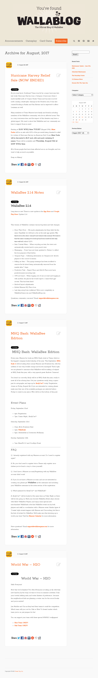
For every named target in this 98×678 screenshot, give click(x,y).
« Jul (73, 122)
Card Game (46, 41)
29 (79, 120)
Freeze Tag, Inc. (19, 671)
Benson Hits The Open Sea (80, 83)
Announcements (14, 41)
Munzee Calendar (35, 516)
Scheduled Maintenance (79, 72)
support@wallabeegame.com (49, 298)
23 (82, 117)
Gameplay (31, 41)
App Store (47, 211)
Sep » (77, 122)
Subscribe (61, 41)
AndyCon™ (40, 383)
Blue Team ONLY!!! (21, 623)
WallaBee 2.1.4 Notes (27, 192)
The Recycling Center (78, 75)
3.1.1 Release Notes (77, 79)
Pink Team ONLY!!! (21, 626)
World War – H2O (25, 564)
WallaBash (22, 430)
